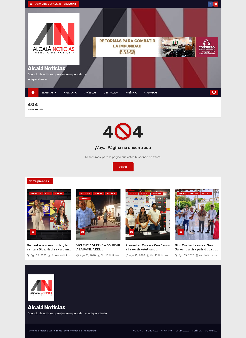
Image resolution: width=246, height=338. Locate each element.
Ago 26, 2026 (88, 255)
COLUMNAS (150, 92)
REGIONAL (84, 198)
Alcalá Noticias (46, 68)
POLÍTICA (131, 92)
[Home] (33, 92)
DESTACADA (111, 92)
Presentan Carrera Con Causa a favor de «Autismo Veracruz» (148, 249)
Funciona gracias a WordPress (44, 330)
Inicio (31, 109)
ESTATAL (133, 193)
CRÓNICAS (90, 92)
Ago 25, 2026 (137, 255)
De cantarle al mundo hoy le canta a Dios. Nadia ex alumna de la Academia (49, 249)
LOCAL (47, 193)
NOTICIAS (48, 92)
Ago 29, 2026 (39, 255)
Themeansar (90, 330)
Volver (123, 167)
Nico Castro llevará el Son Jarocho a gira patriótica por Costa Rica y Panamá (196, 249)
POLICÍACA (70, 92)
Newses (74, 330)
